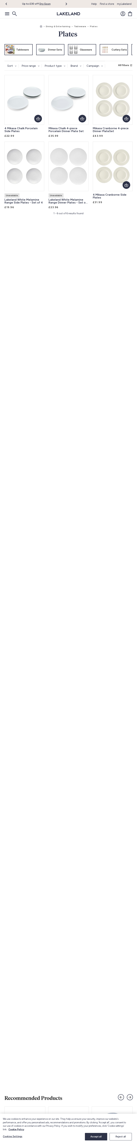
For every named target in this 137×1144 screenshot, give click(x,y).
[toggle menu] (7, 14)
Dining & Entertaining (58, 26)
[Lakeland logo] (68, 13)
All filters (123, 65)
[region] (68, 1129)
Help (94, 4)
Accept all (96, 1136)
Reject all (121, 1136)
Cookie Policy (16, 1129)
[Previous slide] (121, 1097)
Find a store (107, 4)
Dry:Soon (44, 3)
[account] (123, 14)
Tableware (80, 26)
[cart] (130, 14)
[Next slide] (130, 1097)
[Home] (41, 26)
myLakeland (124, 4)
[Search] (14, 14)
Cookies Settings (12, 1136)
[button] (8, 4)
